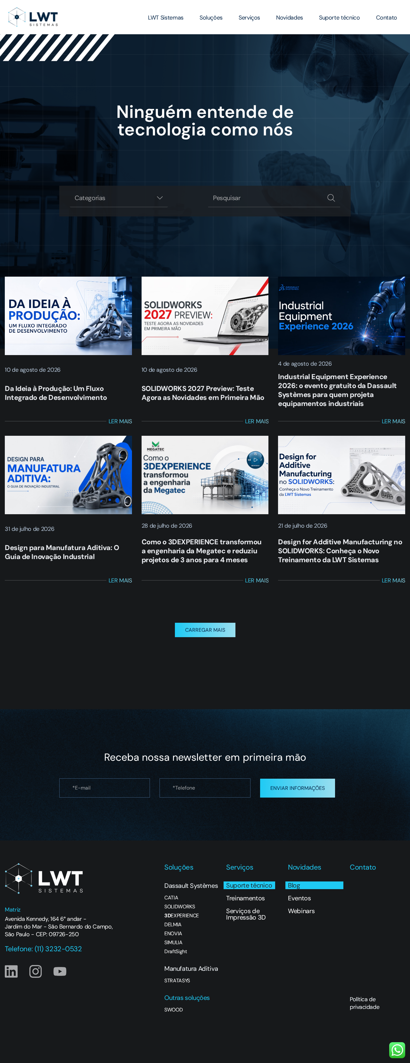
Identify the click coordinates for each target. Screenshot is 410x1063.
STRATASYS (177, 981)
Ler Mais (120, 421)
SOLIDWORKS (179, 907)
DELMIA (173, 924)
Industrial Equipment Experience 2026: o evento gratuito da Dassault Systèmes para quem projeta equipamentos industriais (337, 390)
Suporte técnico (339, 17)
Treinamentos (245, 898)
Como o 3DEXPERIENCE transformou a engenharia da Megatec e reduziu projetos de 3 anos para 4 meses (202, 550)
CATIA (171, 898)
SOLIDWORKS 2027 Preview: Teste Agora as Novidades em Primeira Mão (203, 393)
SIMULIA (173, 942)
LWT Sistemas (166, 17)
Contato (386, 17)
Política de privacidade (364, 1003)
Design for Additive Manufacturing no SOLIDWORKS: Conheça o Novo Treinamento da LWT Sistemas (340, 550)
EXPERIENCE (181, 916)
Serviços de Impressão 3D (246, 914)
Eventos (299, 898)
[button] (205, 630)
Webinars (301, 911)
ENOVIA (173, 933)
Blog (294, 885)
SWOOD (173, 1010)
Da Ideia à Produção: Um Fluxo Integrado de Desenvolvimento (56, 393)
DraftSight (175, 951)
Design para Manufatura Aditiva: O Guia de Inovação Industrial (62, 552)
